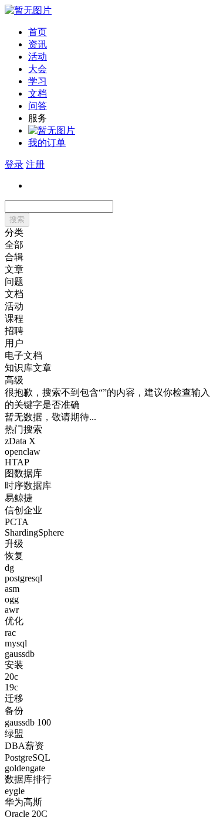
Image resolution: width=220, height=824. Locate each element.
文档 (37, 93)
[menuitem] (121, 32)
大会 (37, 69)
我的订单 (47, 143)
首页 (37, 32)
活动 (37, 57)
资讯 (37, 44)
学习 (37, 81)
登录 (14, 164)
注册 (35, 164)
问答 (37, 106)
